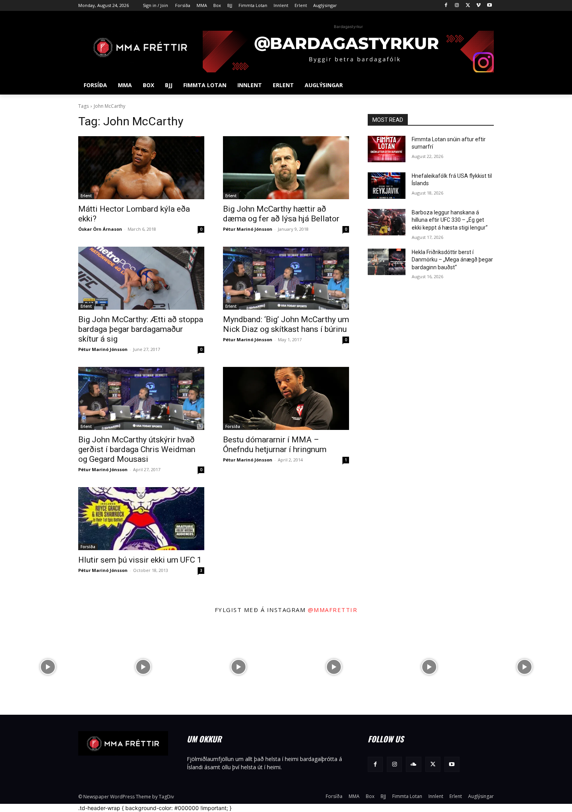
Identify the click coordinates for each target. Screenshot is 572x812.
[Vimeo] (478, 5)
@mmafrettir (333, 610)
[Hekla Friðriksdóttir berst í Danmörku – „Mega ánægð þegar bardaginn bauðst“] (386, 262)
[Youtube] (489, 5)
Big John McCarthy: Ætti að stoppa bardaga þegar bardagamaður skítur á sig (140, 329)
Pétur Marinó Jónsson (247, 229)
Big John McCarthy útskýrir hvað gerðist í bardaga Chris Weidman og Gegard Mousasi (136, 449)
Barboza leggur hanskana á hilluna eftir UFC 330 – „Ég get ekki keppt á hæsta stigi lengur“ (450, 220)
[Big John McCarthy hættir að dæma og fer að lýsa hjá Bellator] (286, 167)
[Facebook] (446, 5)
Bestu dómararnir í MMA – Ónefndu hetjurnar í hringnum (274, 444)
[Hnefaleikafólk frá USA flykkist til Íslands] (386, 185)
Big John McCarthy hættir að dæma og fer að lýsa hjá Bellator (281, 213)
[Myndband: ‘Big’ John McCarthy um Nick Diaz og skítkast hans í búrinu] (286, 278)
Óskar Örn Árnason (100, 229)
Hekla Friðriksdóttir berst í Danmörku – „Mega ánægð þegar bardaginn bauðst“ (452, 259)
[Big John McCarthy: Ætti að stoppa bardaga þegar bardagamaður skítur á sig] (141, 278)
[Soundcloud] (413, 764)
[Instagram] (457, 5)
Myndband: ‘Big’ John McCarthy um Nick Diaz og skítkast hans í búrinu (286, 324)
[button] (484, 85)
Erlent (86, 195)
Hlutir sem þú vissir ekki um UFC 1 (140, 560)
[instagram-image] (47, 667)
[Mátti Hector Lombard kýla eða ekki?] (141, 167)
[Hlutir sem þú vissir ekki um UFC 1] (141, 518)
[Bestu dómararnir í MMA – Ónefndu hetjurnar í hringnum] (286, 398)
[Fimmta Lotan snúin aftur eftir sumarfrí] (386, 149)
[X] (467, 5)
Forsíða (232, 426)
